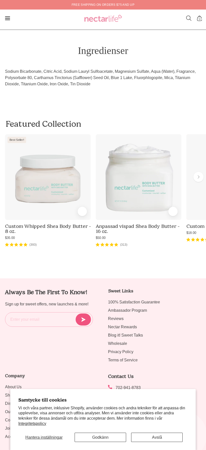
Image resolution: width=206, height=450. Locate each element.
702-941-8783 (128, 387)
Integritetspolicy (32, 423)
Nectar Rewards (122, 327)
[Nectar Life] (103, 18)
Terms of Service (123, 360)
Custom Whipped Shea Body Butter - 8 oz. (48, 229)
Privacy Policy (120, 352)
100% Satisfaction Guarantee (134, 302)
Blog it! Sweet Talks (125, 335)
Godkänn (100, 437)
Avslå (157, 437)
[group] (103, 5)
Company (15, 375)
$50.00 (101, 238)
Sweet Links (120, 290)
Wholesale (117, 343)
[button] (189, 18)
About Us (13, 387)
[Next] (198, 177)
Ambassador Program (127, 310)
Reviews (116, 318)
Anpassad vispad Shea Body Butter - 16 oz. (137, 229)
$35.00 (10, 238)
